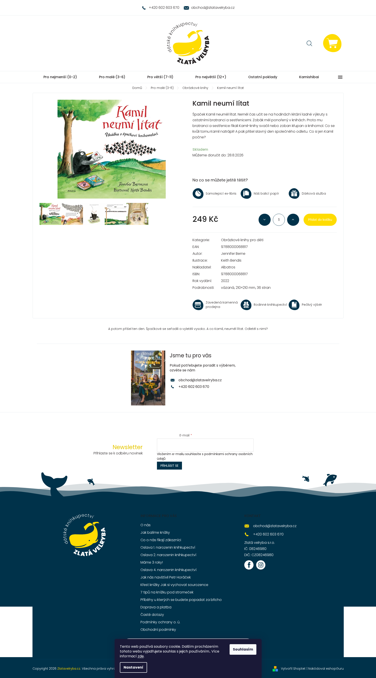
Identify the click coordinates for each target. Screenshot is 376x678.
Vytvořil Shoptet (293, 668)
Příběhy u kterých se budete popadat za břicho (181, 599)
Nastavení (133, 667)
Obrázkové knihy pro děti (242, 239)
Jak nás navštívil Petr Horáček (165, 577)
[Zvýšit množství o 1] (293, 220)
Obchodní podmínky (158, 629)
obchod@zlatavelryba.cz (200, 380)
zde (141, 656)
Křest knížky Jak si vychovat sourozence (174, 584)
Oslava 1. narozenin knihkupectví (167, 547)
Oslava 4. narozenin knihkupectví (168, 569)
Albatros (228, 267)
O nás (145, 525)
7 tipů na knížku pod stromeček (166, 592)
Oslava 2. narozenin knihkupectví (168, 554)
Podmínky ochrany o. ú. (160, 622)
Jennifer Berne (233, 253)
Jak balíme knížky (155, 532)
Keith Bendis (231, 260)
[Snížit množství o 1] (265, 220)
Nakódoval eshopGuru (326, 668)
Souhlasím (243, 649)
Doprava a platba (155, 607)
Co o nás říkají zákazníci (160, 539)
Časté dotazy (152, 614)
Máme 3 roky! (151, 562)
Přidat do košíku (320, 219)
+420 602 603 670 (193, 386)
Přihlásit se (169, 465)
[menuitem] (60, 77)
